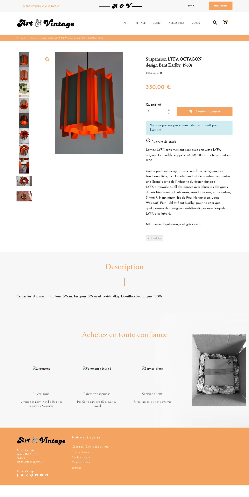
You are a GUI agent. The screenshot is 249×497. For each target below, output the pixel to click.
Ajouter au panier (207, 111)
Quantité (153, 104)
